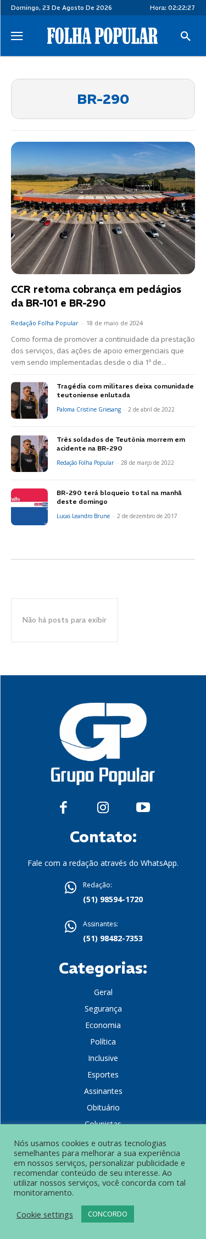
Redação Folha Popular (45, 323)
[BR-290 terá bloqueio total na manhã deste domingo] (29, 506)
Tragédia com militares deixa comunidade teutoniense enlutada (125, 390)
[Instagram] (103, 808)
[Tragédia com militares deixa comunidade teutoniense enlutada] (29, 400)
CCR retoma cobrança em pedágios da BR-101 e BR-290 (96, 296)
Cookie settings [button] (44, 1214)
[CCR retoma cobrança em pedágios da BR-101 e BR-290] (103, 208)
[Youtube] (143, 808)
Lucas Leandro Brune (83, 516)
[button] (185, 36)
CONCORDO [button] (107, 1214)
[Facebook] (63, 808)
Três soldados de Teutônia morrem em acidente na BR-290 (121, 444)
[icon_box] (103, 893)
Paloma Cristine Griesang (89, 409)
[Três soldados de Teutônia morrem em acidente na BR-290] (29, 453)
